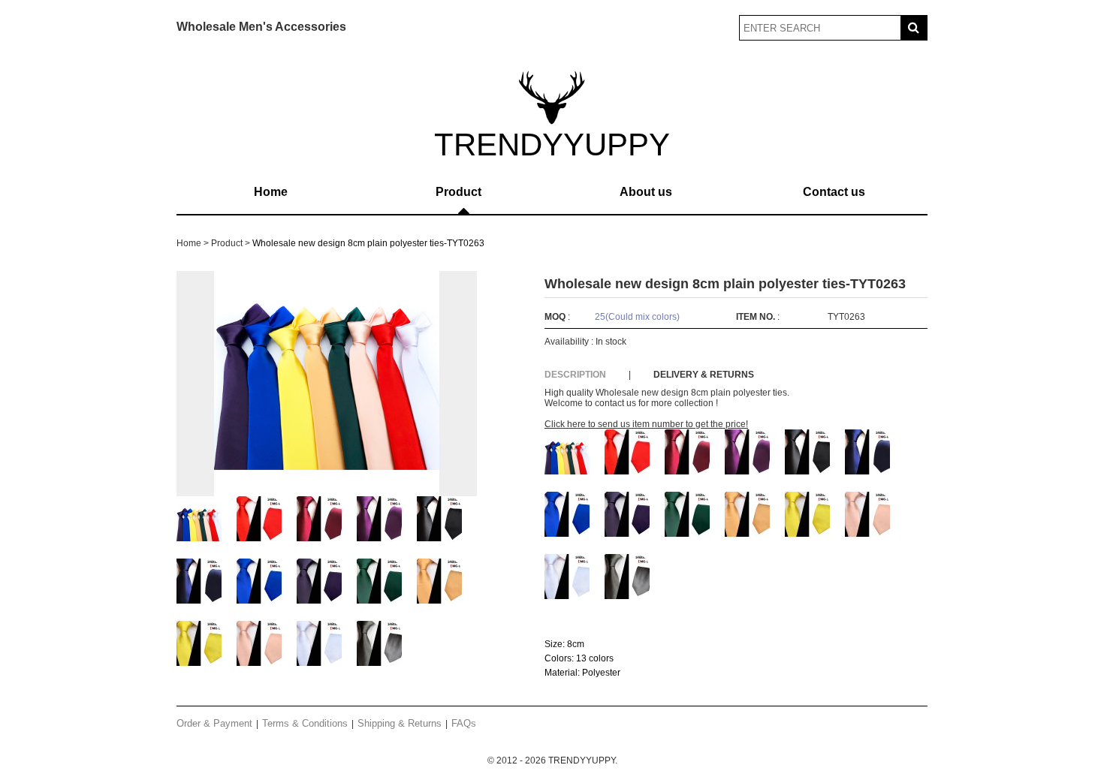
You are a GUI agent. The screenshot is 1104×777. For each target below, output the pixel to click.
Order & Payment (214, 723)
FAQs (463, 723)
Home (271, 191)
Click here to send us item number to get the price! (646, 424)
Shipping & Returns (399, 723)
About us (646, 191)
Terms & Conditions (305, 723)
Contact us (834, 191)
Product (458, 191)
